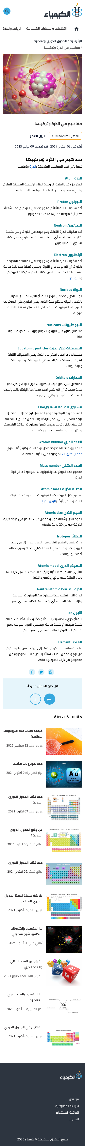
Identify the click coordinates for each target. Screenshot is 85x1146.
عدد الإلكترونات (72, 454)
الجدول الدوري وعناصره (65, 135)
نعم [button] (49, 699)
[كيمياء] (63, 11)
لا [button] (35, 699)
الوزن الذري (48, 501)
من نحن (74, 1099)
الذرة (32, 166)
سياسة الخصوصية (67, 1106)
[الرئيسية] (76, 28)
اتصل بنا (74, 1119)
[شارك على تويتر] (41, 672)
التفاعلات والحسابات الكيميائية (46, 28)
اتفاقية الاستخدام (67, 1112)
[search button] (7, 11)
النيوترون (74, 278)
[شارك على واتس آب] (51, 672)
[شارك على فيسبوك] (32, 672)
